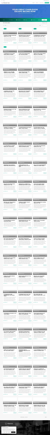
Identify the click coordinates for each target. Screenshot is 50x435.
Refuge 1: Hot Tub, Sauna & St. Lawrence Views (9, 202)
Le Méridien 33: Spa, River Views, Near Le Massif (9, 54)
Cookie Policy (37, 425)
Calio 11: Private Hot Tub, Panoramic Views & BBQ (24, 110)
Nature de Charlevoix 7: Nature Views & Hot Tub (24, 332)
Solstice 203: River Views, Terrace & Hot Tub (9, 184)
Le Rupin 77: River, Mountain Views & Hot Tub (10, 36)
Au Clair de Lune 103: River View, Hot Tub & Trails (9, 332)
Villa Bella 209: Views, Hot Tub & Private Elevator (10, 387)
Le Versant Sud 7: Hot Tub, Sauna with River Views (24, 295)
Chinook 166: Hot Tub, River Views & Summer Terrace (25, 369)
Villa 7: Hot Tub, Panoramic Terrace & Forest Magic (40, 165)
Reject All (9, 432)
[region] (8, 430)
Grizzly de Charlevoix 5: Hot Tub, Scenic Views (9, 350)
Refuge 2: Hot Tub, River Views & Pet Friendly (39, 276)
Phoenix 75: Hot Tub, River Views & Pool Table (9, 258)
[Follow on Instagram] (3, 0)
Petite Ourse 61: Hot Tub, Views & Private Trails (39, 258)
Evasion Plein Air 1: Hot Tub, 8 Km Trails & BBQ (10, 110)
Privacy (37, 424)
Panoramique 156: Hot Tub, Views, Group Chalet (24, 221)
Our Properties (27, 423)
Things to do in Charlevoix (29, 425)
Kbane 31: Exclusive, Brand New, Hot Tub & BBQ (40, 54)
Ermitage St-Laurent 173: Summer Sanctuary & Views (25, 184)
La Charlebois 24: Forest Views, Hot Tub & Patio (9, 146)
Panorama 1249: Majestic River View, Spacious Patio (10, 165)
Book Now (47, 2)
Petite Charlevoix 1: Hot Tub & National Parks (39, 91)
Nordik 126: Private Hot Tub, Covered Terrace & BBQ (10, 406)
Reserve (15, 42)
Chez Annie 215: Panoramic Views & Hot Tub (39, 146)
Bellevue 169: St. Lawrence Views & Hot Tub (40, 110)
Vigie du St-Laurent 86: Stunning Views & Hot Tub (39, 369)
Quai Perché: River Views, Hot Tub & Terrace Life (9, 369)
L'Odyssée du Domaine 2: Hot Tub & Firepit (10, 314)
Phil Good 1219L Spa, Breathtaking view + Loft (39, 295)
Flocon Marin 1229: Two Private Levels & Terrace (39, 128)
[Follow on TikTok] (4, 0)
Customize (4, 432)
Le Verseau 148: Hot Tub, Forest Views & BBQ (9, 91)
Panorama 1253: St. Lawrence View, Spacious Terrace (24, 350)
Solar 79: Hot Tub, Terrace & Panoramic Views (25, 387)
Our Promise (27, 426)
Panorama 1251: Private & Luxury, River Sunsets (39, 387)
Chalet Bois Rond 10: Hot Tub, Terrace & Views (39, 314)
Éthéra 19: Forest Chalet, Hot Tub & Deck (24, 202)
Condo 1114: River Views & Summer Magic (9, 276)
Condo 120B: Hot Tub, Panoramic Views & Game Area (24, 165)
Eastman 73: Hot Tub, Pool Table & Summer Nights (25, 36)
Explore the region (28, 424)
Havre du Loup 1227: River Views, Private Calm (24, 258)
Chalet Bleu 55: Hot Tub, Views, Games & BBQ (24, 72)
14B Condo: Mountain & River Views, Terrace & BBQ (25, 239)
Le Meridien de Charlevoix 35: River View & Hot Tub (40, 36)
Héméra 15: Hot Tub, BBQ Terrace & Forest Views (9, 72)
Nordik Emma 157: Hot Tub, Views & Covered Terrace (39, 406)
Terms (36, 423)
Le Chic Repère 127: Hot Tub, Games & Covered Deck (40, 350)
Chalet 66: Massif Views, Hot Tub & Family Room (39, 184)
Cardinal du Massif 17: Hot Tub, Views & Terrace (10, 128)
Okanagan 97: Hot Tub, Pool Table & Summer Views (25, 146)
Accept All (13, 432)
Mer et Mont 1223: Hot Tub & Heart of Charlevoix (25, 314)
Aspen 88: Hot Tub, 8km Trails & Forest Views (24, 406)
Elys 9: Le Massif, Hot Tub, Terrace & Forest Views (39, 332)
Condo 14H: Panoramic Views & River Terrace (39, 72)
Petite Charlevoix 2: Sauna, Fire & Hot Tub (40, 202)
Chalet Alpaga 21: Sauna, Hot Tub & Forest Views (39, 239)
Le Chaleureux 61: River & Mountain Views (9, 221)
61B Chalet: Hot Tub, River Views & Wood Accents (24, 91)
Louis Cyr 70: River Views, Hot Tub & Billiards (24, 54)
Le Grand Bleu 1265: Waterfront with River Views (9, 295)
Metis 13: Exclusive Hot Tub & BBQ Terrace (25, 276)
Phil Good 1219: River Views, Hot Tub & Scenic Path (10, 239)
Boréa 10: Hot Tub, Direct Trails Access (39, 221)
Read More (13, 430)
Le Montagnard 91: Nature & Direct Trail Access (25, 128)
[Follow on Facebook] (1, 0)
